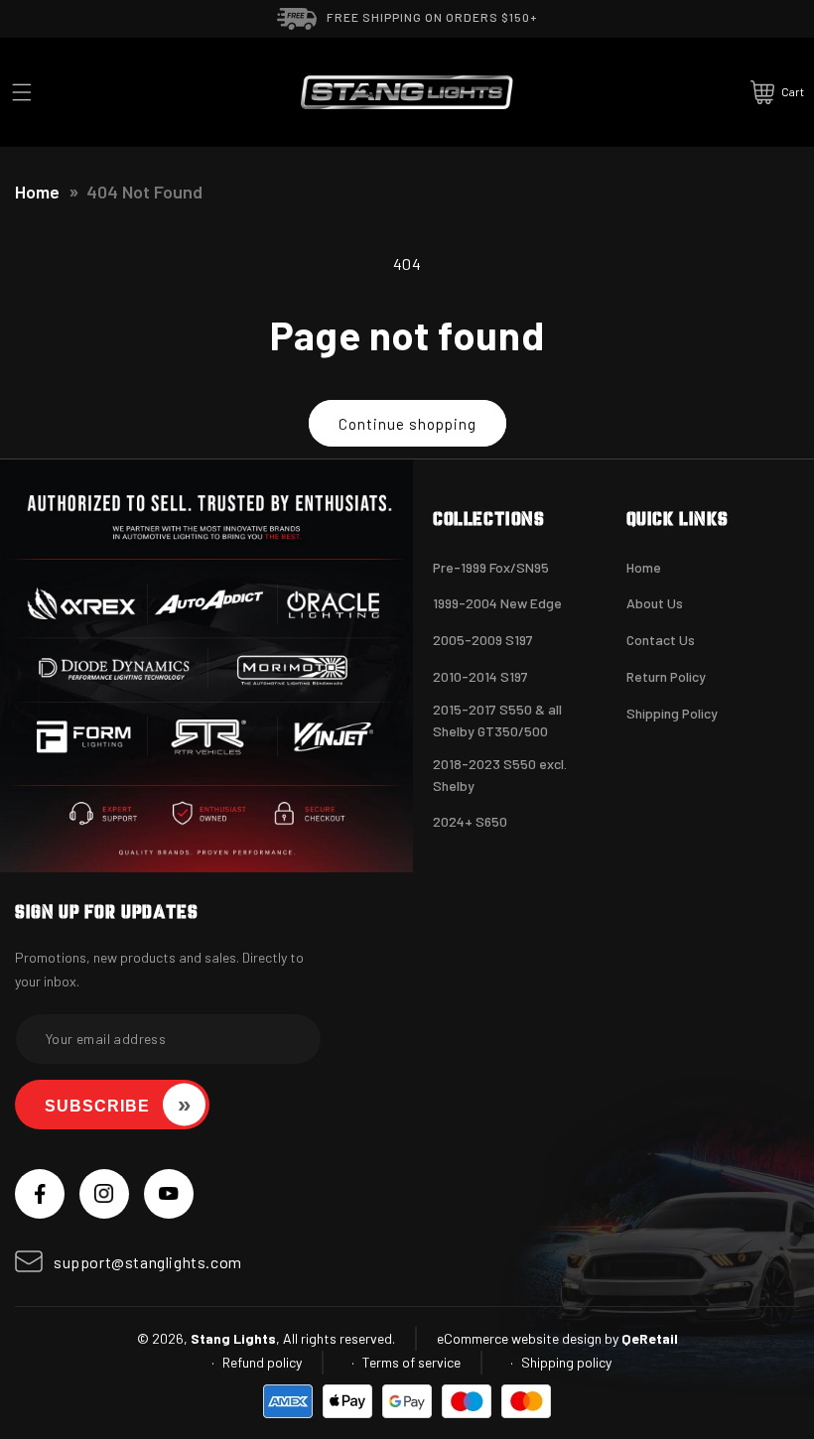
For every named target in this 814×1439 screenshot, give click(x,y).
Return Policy (666, 676)
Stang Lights (233, 1338)
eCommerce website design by (527, 1338)
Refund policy (262, 1362)
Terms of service (411, 1362)
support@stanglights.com (148, 1261)
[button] (22, 92)
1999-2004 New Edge (497, 602)
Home (37, 191)
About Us (654, 602)
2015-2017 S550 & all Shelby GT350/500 (497, 720)
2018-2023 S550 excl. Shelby (500, 774)
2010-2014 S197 (480, 676)
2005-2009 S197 (483, 639)
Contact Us (660, 639)
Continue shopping (407, 424)
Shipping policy (566, 1362)
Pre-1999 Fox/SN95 (491, 567)
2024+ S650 (470, 821)
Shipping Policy (672, 713)
